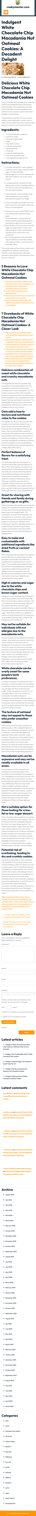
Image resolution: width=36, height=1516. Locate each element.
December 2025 (10, 1236)
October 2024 (10, 1308)
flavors (26, 897)
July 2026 (8, 1200)
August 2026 (9, 1195)
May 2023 (8, 1396)
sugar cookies (9, 1498)
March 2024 (9, 1344)
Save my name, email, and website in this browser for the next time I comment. (16, 1001)
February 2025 (10, 1288)
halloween (8, 1457)
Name (4, 968)
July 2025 (8, 1262)
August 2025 (9, 1257)
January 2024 (10, 1355)
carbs (7, 1426)
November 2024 (10, 1303)
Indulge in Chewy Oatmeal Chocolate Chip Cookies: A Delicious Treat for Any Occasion (16, 1047)
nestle (7, 1467)
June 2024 (8, 1329)
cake (7, 1421)
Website (4, 990)
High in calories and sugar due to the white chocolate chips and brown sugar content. (19, 334)
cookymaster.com (18, 7)
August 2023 (9, 1380)
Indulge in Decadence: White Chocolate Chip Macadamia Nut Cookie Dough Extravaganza (17, 924)
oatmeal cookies (7, 902)
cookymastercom (10, 77)
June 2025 (8, 1267)
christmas (8, 1436)
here (4, 1093)
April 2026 (8, 1215)
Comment (6, 944)
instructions (14, 899)
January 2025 (10, 1293)
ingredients (6, 899)
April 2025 (8, 1277)
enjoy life (8, 1452)
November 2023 (10, 1365)
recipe (16, 902)
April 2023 (8, 1401)
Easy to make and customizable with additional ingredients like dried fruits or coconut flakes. (20, 302)
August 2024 (9, 1318)
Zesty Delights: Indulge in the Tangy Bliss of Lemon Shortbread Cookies (16, 1096)
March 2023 (9, 1406)
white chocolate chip (9, 904)
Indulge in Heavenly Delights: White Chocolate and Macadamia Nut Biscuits (17, 916)
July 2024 (8, 1324)
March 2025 (9, 1282)
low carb (8, 1462)
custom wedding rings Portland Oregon (17, 1168)
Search (4, 1028)
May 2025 (8, 1272)
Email (4, 979)
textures (31, 902)
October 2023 (10, 1370)
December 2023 (10, 1360)
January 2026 (10, 1231)
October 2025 (10, 1246)
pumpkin (8, 1483)
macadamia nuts (25, 899)
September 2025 (11, 1251)
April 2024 (8, 1339)
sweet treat (23, 902)
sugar (7, 1493)
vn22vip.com (8, 1112)
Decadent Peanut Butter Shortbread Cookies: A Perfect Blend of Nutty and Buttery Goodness (18, 1115)
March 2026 (9, 1220)
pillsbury (8, 1477)
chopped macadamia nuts (15, 897)
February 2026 (10, 1226)
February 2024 (10, 1349)
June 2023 (8, 1391)
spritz (7, 1488)
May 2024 (8, 1334)
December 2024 (10, 1298)
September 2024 (11, 1313)
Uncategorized (10, 1503)
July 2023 (8, 1386)
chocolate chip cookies (12, 1431)
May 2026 (8, 1210)
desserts (8, 1446)
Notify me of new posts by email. (14, 1017)
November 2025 (10, 1241)
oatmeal (8, 1472)
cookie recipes (10, 1441)
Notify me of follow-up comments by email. (18, 1012)
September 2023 (11, 1375)
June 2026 (8, 1205)
